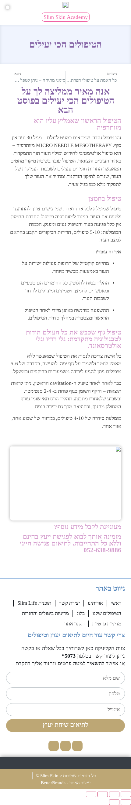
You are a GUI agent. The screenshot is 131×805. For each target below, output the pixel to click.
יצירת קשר (69, 603)
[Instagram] (65, 746)
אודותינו (95, 603)
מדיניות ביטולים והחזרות (45, 613)
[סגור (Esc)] (91, 794)
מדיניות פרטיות (106, 624)
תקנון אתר (74, 624)
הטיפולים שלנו (107, 613)
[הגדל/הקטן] (126, 794)
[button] (126, 6)
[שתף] (102, 794)
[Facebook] (77, 746)
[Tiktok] (53, 746)
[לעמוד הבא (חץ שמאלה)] (114, 802)
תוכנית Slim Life (34, 603)
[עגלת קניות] (7, 7)
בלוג (81, 613)
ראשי (116, 603)
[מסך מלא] (114, 794)
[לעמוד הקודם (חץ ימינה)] (126, 802)
